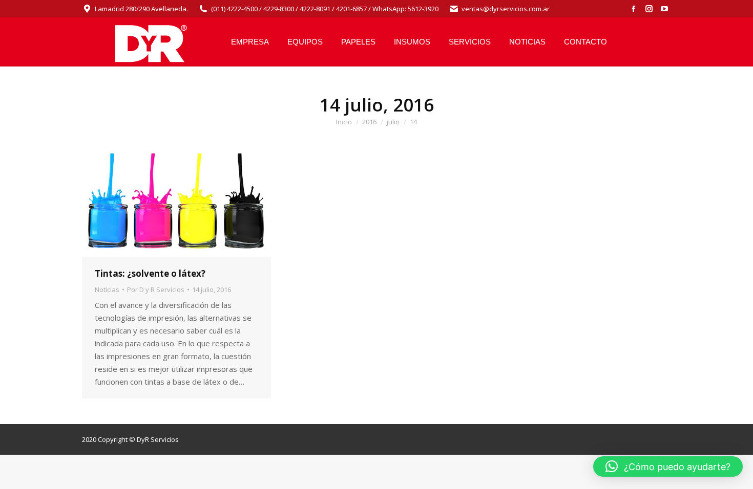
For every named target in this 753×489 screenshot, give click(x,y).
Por (155, 289)
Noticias (107, 289)
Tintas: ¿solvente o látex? (150, 273)
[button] (668, 466)
